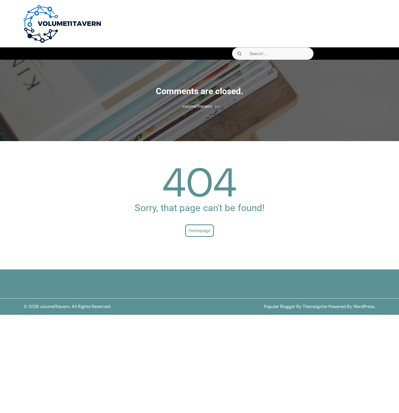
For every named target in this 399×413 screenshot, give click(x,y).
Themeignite (315, 306)
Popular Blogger (279, 306)
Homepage (199, 230)
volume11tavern (197, 106)
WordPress (364, 306)
